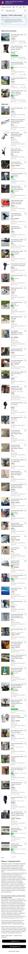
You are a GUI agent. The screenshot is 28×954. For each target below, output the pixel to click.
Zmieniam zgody (14, 951)
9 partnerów (16, 887)
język (14, 856)
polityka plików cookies (7, 935)
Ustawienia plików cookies (19, 929)
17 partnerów (10, 885)
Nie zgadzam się (15, 946)
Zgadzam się (15, 941)
